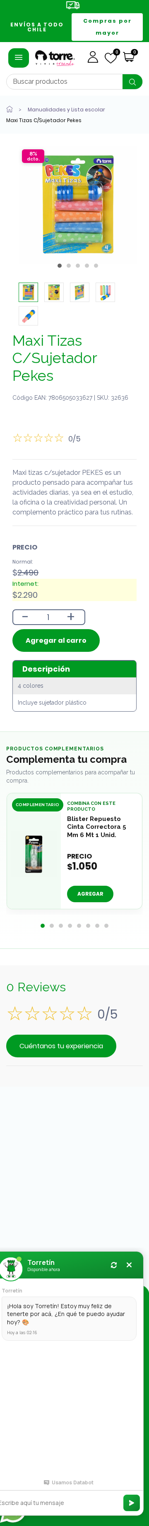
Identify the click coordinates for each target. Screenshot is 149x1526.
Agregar (90, 894)
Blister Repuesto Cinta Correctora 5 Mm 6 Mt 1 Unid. (96, 827)
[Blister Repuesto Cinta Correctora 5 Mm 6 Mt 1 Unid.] (34, 854)
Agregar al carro (56, 640)
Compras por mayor (107, 27)
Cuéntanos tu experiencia (61, 1046)
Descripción (46, 669)
